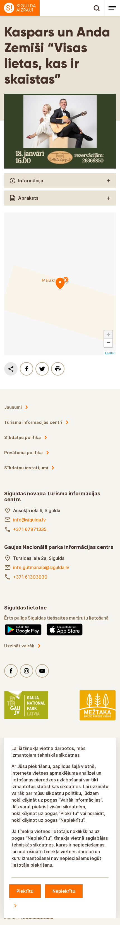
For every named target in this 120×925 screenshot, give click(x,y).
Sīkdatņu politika (22, 437)
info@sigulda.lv (29, 520)
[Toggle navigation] (112, 8)
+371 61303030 (30, 577)
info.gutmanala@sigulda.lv (41, 567)
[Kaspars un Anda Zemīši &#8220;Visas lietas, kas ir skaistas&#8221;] (60, 284)
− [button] (108, 342)
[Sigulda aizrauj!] (52, 8)
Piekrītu (24, 891)
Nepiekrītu (63, 891)
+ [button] (108, 334)
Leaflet (109, 353)
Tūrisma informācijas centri (33, 422)
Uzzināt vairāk (19, 645)
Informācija (30, 180)
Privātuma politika (23, 452)
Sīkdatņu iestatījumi (26, 467)
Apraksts (28, 198)
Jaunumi (13, 407)
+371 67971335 (30, 529)
